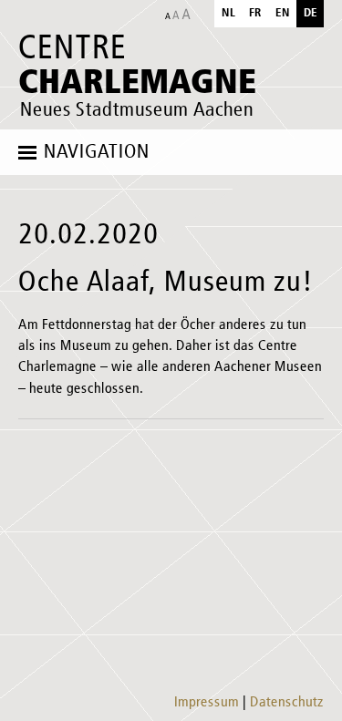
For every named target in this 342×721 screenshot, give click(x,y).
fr (255, 13)
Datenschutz (287, 702)
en (282, 13)
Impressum (206, 702)
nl (228, 13)
